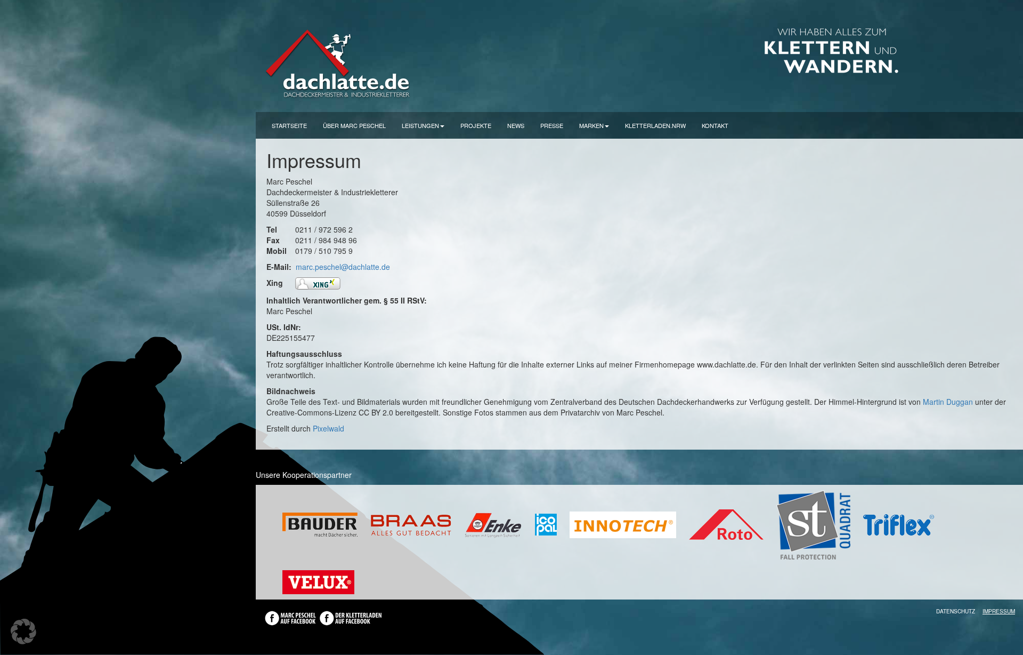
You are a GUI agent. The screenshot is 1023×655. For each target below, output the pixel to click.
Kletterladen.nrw (655, 125)
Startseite (289, 125)
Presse (551, 125)
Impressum (999, 611)
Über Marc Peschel (354, 125)
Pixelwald (328, 428)
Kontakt (715, 125)
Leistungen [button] (420, 125)
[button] (23, 631)
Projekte (475, 125)
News (515, 125)
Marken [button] (591, 125)
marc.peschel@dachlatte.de (343, 266)
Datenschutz (955, 611)
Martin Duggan (948, 401)
